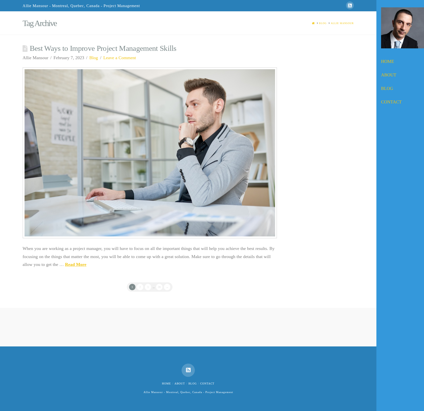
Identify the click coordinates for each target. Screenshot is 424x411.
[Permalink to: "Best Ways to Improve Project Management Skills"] (150, 152)
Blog (93, 57)
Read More (75, 264)
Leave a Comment (119, 57)
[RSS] (350, 5)
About (179, 383)
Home (166, 383)
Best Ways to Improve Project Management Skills (103, 48)
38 (159, 287)
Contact (207, 383)
